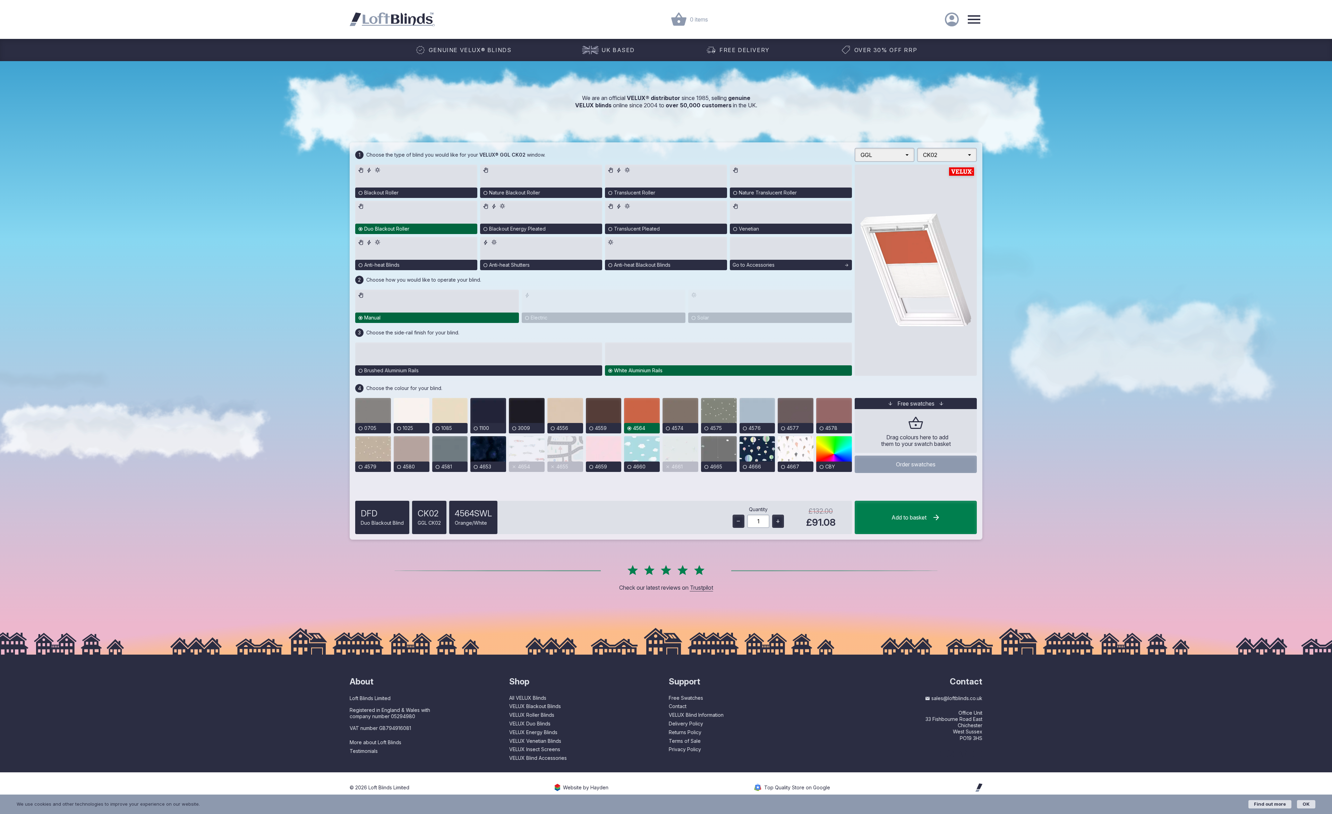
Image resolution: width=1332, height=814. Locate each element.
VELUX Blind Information (696, 715)
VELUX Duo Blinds (529, 723)
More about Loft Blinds (375, 742)
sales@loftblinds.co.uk (956, 698)
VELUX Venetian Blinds (535, 741)
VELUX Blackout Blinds (535, 706)
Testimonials (364, 751)
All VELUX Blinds (527, 698)
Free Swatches (686, 698)
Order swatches (916, 464)
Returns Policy (685, 732)
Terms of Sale (685, 741)
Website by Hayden (585, 787)
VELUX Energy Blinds (533, 732)
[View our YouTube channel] (977, 754)
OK (1306, 804)
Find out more (1270, 804)
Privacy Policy (685, 749)
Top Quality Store (797, 787)
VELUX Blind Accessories (538, 758)
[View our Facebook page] (937, 754)
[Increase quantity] (778, 521)
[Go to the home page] (392, 19)
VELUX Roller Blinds (531, 715)
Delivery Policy (686, 723)
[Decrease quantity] (738, 521)
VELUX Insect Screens (534, 749)
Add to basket (909, 517)
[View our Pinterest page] (963, 754)
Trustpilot (701, 587)
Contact (677, 706)
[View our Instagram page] (950, 754)
